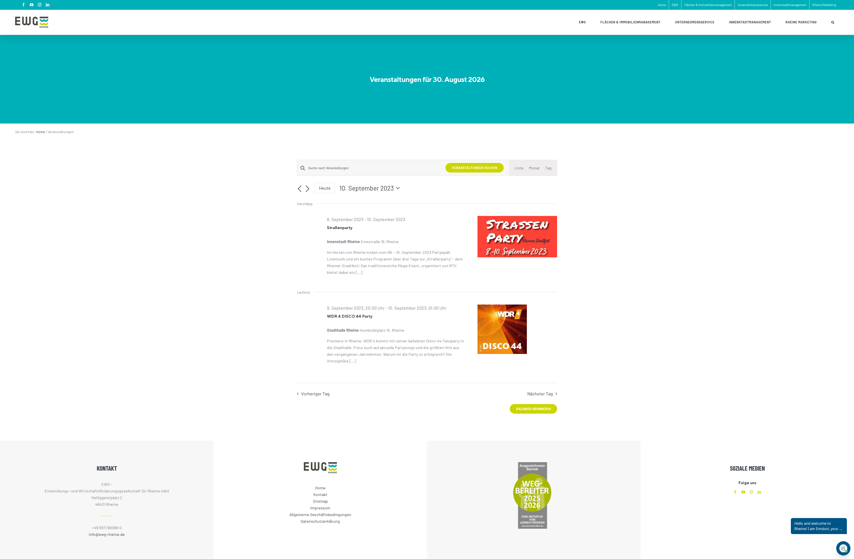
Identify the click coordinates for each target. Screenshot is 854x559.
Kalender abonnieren (533, 409)
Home (40, 132)
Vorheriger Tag (315, 393)
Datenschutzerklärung (320, 521)
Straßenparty (339, 227)
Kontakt (320, 494)
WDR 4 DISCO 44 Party (349, 316)
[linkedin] (759, 492)
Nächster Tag (540, 393)
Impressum (320, 507)
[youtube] (743, 492)
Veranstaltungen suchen (474, 168)
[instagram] (751, 492)
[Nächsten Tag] (307, 188)
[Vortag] (299, 188)
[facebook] (735, 492)
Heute (325, 188)
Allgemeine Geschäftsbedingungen (320, 514)
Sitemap (320, 501)
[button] (833, 22)
